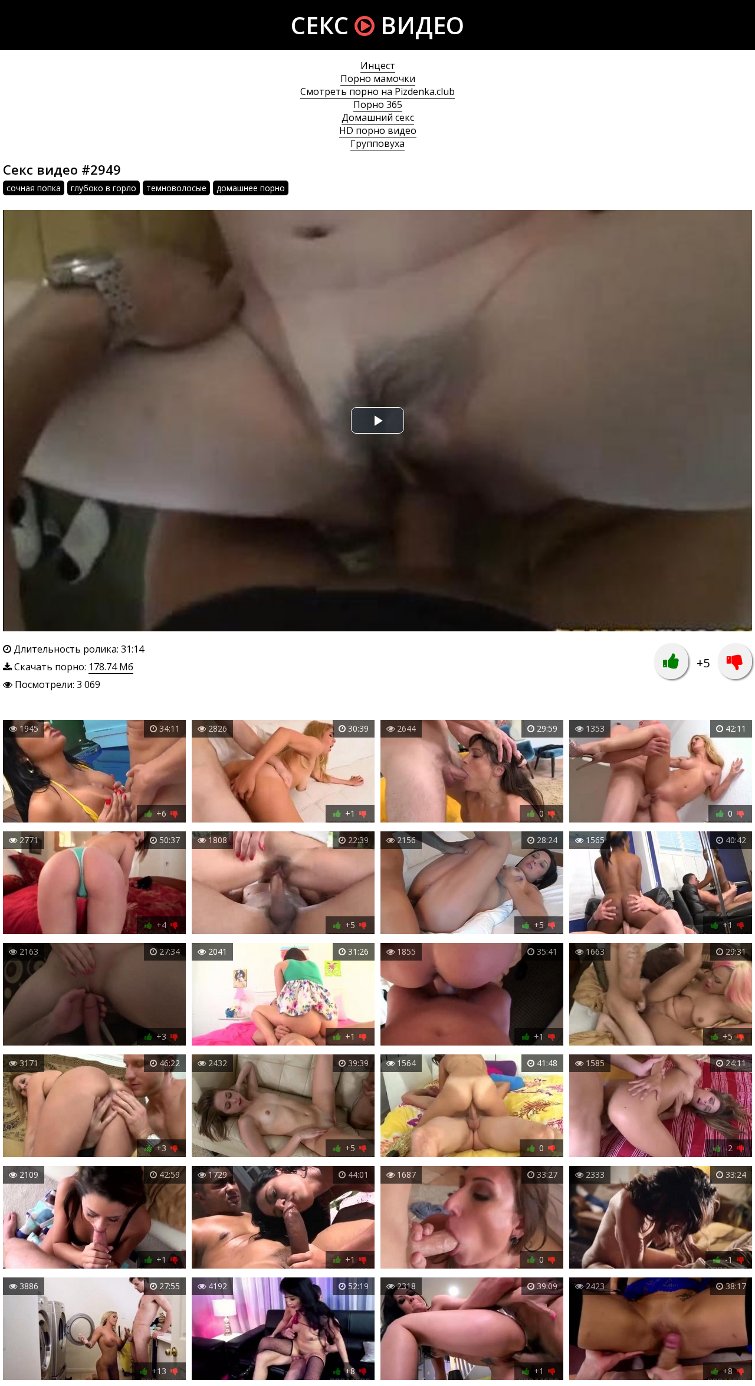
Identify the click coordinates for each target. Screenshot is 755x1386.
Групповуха (377, 143)
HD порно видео (377, 130)
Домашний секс (378, 117)
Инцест (377, 65)
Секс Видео (377, 25)
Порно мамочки (377, 78)
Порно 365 (377, 104)
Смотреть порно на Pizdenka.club (377, 91)
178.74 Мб (110, 666)
